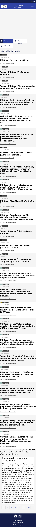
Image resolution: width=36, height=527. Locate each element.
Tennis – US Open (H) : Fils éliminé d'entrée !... (16, 232)
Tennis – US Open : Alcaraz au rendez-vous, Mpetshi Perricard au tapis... (18, 87)
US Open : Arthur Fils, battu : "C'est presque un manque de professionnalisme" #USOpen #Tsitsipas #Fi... (16, 137)
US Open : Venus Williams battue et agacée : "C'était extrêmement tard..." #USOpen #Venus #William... (17, 326)
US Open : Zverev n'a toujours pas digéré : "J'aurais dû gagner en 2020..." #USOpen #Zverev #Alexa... (17, 187)
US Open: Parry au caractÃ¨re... (15, 60)
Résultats (7, 46)
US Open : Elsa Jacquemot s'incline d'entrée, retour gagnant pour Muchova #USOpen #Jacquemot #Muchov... (16, 440)
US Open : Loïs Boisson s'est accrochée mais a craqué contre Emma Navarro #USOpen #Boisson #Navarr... (16, 292)
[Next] (33, 507)
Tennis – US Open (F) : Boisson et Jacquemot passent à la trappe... (15, 260)
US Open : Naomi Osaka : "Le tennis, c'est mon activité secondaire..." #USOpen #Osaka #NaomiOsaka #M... (17, 170)
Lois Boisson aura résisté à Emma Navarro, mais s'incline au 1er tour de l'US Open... (17, 310)
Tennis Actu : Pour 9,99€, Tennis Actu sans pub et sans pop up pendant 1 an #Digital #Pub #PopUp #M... (18, 358)
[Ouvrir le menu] (32, 6)
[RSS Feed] (2, 1)
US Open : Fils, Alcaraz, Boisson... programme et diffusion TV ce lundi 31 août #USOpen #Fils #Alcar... (18, 406)
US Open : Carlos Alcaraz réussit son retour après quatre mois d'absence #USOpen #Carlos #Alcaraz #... (17, 102)
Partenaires (18, 520)
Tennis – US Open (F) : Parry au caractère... (14, 73)
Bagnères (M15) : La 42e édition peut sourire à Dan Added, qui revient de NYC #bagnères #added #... (17, 423)
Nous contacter (18, 522)
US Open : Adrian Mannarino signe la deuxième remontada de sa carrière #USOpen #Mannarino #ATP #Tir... (17, 390)
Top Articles (20, 41)
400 (28, 507)
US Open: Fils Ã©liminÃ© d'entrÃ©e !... (17, 202)
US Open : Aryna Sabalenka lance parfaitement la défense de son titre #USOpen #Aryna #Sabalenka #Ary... (17, 342)
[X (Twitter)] (20, 516)
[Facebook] (15, 516)
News (6, 41)
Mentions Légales (18, 525)
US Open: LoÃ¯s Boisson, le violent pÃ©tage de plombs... (16, 154)
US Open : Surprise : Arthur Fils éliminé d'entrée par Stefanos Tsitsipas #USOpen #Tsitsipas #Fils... (17, 217)
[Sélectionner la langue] (33, 2)
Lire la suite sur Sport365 (7, 77)
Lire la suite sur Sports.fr (7, 63)
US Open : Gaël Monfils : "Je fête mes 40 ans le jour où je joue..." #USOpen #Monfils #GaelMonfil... (17, 374)
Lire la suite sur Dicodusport (8, 315)
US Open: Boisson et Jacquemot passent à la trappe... (15, 246)
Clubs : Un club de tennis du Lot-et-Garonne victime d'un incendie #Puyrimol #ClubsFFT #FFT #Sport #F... (16, 119)
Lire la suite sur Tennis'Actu (8, 107)
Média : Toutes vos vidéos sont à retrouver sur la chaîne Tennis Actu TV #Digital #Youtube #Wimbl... (18, 275)
